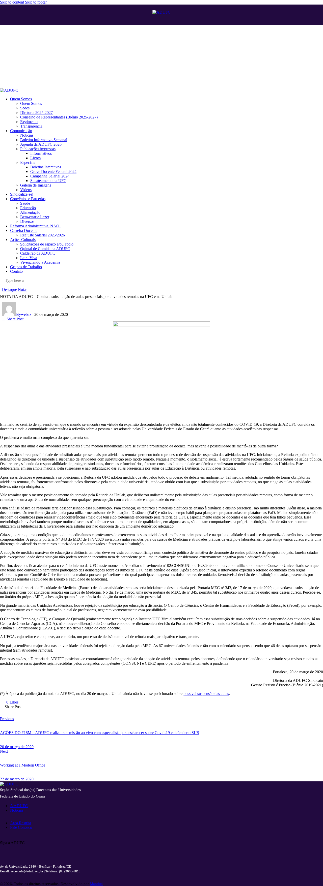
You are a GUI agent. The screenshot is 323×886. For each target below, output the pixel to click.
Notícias (16, 810)
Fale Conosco (21, 827)
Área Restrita (20, 823)
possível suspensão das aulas (206, 693)
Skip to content (12, 2)
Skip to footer (36, 2)
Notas (22, 289)
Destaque (9, 289)
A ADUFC (19, 806)
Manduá (96, 884)
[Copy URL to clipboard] (74, 711)
